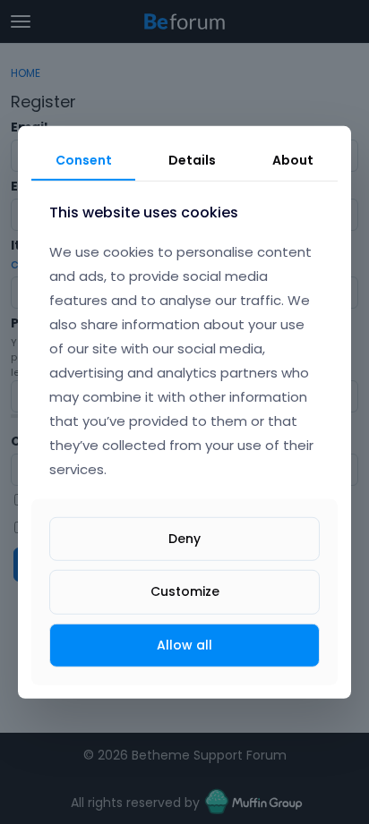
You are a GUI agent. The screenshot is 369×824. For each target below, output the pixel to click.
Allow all (184, 644)
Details (192, 159)
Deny (184, 539)
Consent (84, 159)
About (292, 159)
